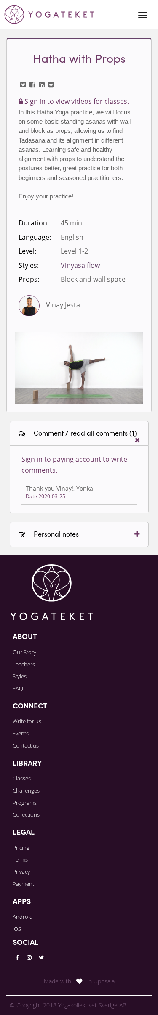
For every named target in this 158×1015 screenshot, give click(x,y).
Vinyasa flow (80, 265)
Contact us (26, 745)
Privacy (21, 871)
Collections (26, 814)
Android (23, 916)
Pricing (21, 847)
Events (21, 733)
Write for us (27, 721)
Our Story (24, 652)
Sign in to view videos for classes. (76, 101)
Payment (23, 884)
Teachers (24, 664)
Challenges (26, 790)
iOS (17, 929)
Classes (22, 778)
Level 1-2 (74, 251)
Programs (25, 802)
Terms (20, 859)
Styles (20, 676)
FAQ (18, 688)
